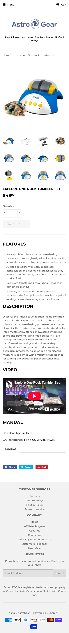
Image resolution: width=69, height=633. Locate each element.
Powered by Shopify (45, 612)
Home (6, 54)
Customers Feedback (34, 543)
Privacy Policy (34, 504)
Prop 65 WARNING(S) (40, 440)
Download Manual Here (17, 432)
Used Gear (34, 548)
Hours (34, 521)
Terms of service (35, 509)
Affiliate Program (34, 526)
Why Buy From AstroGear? (34, 539)
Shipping (34, 495)
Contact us (34, 535)
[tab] (11, 449)
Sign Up (59, 573)
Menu (10, 4)
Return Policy (34, 500)
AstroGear (24, 612)
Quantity (8, 206)
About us (34, 530)
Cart (63, 4)
